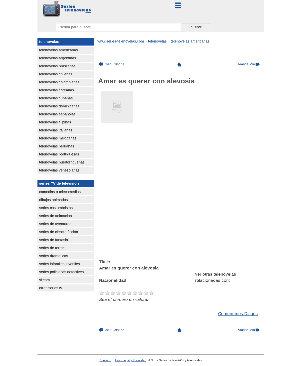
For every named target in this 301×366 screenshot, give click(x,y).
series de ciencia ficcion (58, 232)
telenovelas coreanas (56, 90)
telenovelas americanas (58, 50)
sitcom (44, 280)
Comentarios (238, 313)
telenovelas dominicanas (59, 106)
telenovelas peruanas (56, 146)
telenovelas (49, 42)
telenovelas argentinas (57, 58)
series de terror (51, 248)
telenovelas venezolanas (59, 170)
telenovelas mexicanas (57, 138)
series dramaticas (53, 256)
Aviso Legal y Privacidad (130, 360)
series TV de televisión (59, 183)
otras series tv (50, 288)
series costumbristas (56, 208)
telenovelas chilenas (55, 74)
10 (151, 293)
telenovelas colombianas (59, 82)
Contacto (105, 360)
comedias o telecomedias (60, 192)
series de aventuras (55, 224)
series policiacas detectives (61, 272)
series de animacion (55, 216)
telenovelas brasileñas (57, 66)
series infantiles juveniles (59, 264)
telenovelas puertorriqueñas (62, 162)
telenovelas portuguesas (59, 154)
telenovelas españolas (57, 114)
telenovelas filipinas (55, 122)
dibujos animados (53, 200)
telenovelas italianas (55, 130)
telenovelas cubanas (56, 98)
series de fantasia (53, 240)
